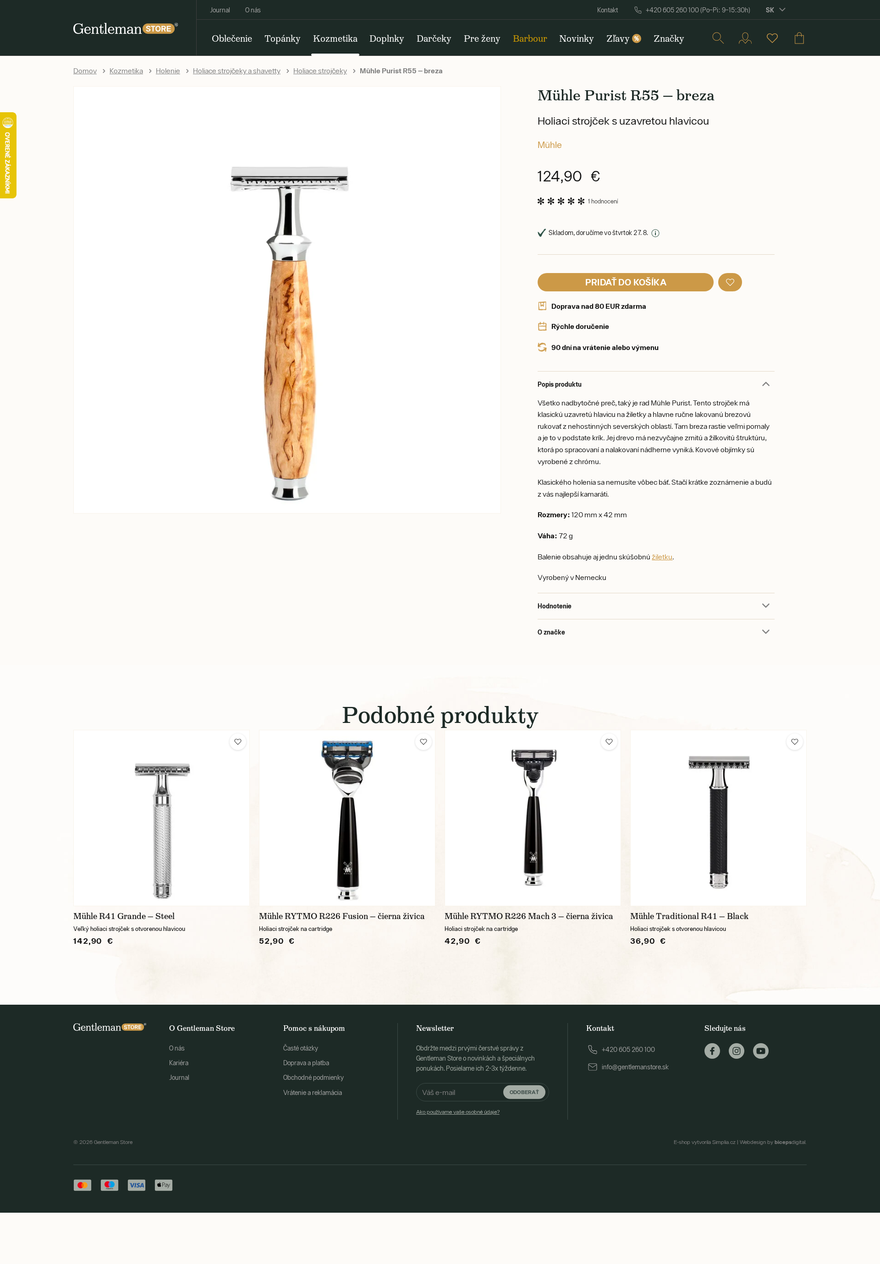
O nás (253, 10)
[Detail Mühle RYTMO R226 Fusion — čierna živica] (347, 818)
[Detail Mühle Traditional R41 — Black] (718, 818)
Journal (220, 10)
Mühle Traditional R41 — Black (689, 916)
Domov (85, 70)
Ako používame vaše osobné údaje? (458, 1112)
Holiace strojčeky (320, 70)
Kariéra (178, 1063)
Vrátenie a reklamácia (312, 1092)
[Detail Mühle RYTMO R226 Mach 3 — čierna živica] (533, 818)
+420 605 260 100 (628, 1049)
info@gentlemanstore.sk (635, 1067)
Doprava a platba (306, 1063)
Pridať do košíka (625, 282)
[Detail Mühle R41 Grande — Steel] (161, 818)
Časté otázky (300, 1048)
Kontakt (607, 10)
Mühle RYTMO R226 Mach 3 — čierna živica (529, 916)
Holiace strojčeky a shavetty (236, 70)
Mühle (550, 144)
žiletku (662, 557)
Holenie (168, 70)
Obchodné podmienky (313, 1077)
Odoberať (524, 1092)
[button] (730, 282)
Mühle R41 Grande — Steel (124, 916)
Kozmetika (126, 70)
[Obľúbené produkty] (772, 38)
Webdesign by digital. (773, 1142)
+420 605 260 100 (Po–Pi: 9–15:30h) (698, 10)
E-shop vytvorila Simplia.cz (705, 1142)
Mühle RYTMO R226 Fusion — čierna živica (342, 916)
